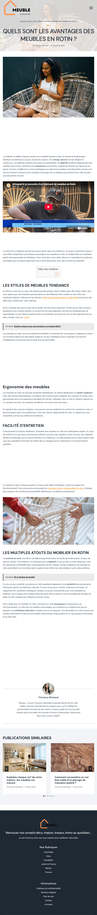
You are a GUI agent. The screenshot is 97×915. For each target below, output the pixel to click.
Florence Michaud (41, 46)
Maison (48, 868)
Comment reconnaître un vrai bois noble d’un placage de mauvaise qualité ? (72, 780)
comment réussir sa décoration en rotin (65, 488)
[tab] (43, 796)
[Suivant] (90, 768)
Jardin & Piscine (48, 864)
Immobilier (48, 860)
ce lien (26, 317)
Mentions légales (48, 892)
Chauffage (48, 852)
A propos (48, 904)
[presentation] (24, 757)
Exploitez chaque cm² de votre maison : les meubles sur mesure (24, 780)
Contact (48, 900)
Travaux (48, 872)
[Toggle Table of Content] (55, 274)
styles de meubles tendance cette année (60, 297)
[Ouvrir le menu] (91, 8)
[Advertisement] (48, 137)
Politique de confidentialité (49, 888)
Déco (35, 21)
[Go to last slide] (7, 768)
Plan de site (48, 896)
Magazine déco (25, 21)
